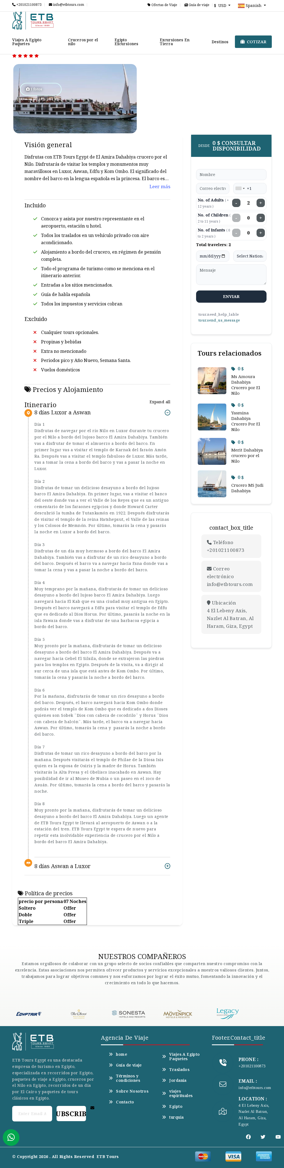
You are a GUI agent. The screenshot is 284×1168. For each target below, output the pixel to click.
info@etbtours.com (68, 4)
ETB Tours (108, 1156)
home (121, 1054)
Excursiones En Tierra (174, 41)
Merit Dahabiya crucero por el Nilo (247, 455)
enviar (231, 296)
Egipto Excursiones (126, 41)
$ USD (220, 5)
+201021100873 (29, 4)
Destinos (220, 41)
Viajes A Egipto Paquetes (27, 41)
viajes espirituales (180, 1093)
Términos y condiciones (128, 1078)
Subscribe (71, 1113)
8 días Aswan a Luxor (62, 866)
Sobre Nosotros (132, 1091)
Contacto (125, 1102)
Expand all (159, 401)
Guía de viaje (198, 5)
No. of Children (214, 218)
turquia (176, 1117)
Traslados (179, 1069)
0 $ (241, 369)
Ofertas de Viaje (164, 5)
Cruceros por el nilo (83, 41)
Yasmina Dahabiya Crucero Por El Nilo (245, 421)
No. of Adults (213, 203)
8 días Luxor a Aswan (62, 412)
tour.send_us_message (219, 320)
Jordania (177, 1080)
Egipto (175, 1106)
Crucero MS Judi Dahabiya (247, 487)
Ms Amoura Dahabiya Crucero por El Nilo (245, 385)
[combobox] (240, 188)
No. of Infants (214, 233)
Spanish (254, 5)
